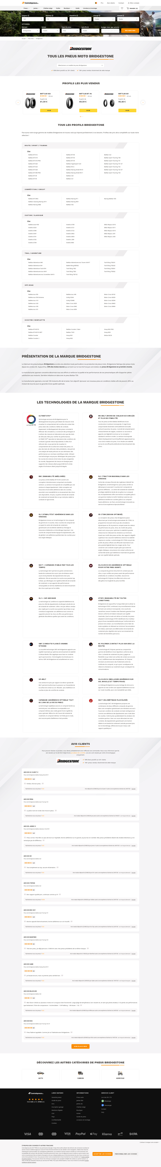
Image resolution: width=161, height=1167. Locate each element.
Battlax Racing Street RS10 (74, 170)
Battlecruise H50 (33, 224)
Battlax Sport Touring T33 (112, 173)
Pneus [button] (26, 8)
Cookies (54, 1123)
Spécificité (85, 27)
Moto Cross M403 (109, 303)
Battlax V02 (70, 204)
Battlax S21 (69, 179)
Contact (121, 3)
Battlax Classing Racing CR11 (37, 202)
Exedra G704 (32, 242)
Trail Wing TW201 (109, 262)
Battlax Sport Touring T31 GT (113, 164)
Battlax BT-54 (70, 161)
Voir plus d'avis (80, 1046)
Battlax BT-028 (33, 170)
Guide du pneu (56, 1100)
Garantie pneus (56, 1097)
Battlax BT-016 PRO (34, 161)
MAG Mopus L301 (109, 233)
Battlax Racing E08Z (34, 204)
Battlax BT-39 (32, 176)
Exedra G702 (32, 239)
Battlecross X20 (33, 303)
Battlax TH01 (70, 332)
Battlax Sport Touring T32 (112, 167)
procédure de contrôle (78, 753)
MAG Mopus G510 (110, 224)
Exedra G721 (70, 227)
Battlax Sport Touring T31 (112, 161)
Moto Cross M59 (71, 309)
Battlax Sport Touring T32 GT (113, 170)
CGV (53, 1113)
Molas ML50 (108, 335)
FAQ (102, 1112)
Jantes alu (79, 1104)
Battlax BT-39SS (33, 199)
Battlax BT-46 (70, 155)
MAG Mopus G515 (110, 230)
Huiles (58, 8)
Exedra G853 (70, 236)
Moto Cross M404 (109, 306)
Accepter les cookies (103, 1154)
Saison (44, 27)
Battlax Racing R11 (72, 199)
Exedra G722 (70, 230)
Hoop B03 (107, 332)
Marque (24, 27)
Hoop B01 (69, 335)
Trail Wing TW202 (109, 265)
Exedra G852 (70, 233)
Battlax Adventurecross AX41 (37, 271)
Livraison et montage (90, 8)
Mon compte (134, 3)
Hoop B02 (69, 338)
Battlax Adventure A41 (35, 265)
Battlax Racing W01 (72, 202)
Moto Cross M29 (71, 303)
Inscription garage (57, 1107)
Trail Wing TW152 (71, 274)
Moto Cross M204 (109, 300)
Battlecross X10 (33, 300)
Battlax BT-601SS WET (35, 332)
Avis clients (111, 3)
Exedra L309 (70, 239)
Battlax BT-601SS (33, 329)
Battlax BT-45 (32, 179)
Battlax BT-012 (33, 155)
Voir (49, 110)
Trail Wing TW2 (71, 268)
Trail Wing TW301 (109, 268)
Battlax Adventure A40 (35, 262)
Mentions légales (57, 1110)
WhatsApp (107, 1101)
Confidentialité (56, 1120)
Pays (53, 1117)
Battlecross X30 (33, 306)
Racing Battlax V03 (110, 199)
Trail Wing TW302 (109, 271)
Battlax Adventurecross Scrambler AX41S (41, 274)
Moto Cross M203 (109, 297)
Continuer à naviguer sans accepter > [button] (149, 1142)
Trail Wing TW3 (71, 271)
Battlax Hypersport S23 (73, 164)
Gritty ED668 (70, 300)
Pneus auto (80, 1097)
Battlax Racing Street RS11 (74, 173)
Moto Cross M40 (71, 306)
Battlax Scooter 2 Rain (73, 329)
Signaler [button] (133, 788)
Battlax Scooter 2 (33, 338)
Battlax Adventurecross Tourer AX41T (78, 262)
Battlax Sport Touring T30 (112, 158)
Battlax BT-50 (70, 158)
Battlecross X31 (33, 309)
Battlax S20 (69, 176)
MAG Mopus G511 (110, 227)
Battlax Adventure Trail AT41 (37, 268)
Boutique (67, 8)
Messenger (108, 1105)
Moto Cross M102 (109, 294)
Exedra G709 (70, 224)
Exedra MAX (70, 242)
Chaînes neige (47, 8)
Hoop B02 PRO (109, 329)
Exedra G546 (32, 230)
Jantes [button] (36, 8)
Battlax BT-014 (33, 158)
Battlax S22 (107, 155)
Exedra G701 (32, 236)
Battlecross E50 (33, 294)
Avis (53, 1104)
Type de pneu (66, 27)
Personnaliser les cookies (126, 1154)
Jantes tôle (79, 1100)
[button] (125, 815)
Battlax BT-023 (33, 167)
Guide (77, 8)
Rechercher (130, 30)
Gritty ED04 (70, 297)
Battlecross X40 (71, 294)
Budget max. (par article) (110, 27)
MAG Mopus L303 (109, 236)
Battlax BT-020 (33, 164)
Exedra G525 (32, 227)
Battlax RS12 (70, 167)
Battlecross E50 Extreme (36, 297)
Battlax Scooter (33, 335)
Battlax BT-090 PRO (34, 173)
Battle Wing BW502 (72, 265)
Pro (102, 3)
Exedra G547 (32, 233)
